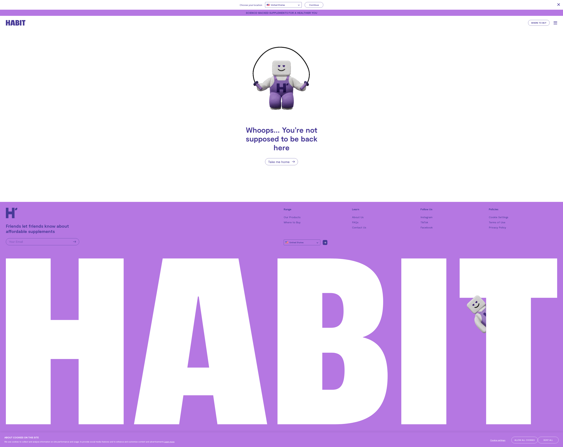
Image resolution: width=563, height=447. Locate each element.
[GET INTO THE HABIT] (20, 23)
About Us (358, 217)
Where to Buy (292, 222)
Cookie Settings (498, 217)
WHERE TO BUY (538, 23)
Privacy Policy (497, 227)
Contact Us (359, 227)
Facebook (426, 227)
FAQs (355, 222)
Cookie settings (498, 440)
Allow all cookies (524, 440)
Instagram (426, 217)
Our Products (292, 217)
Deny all (548, 440)
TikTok (424, 222)
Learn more (169, 442)
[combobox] (283, 5)
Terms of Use (497, 222)
